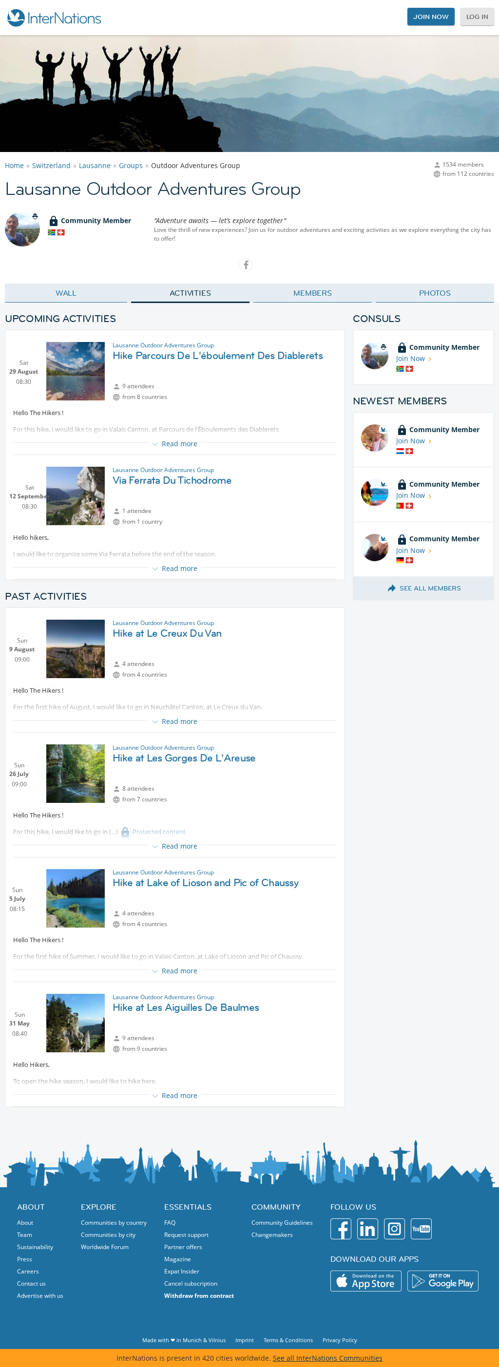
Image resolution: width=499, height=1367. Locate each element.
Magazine (177, 1259)
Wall (66, 293)
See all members (430, 588)
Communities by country (114, 1222)
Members (312, 293)
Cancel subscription (190, 1283)
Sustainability (35, 1247)
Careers (28, 1271)
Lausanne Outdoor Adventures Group (163, 345)
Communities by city (108, 1235)
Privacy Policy (340, 1340)
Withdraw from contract (199, 1295)
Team (24, 1235)
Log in (477, 16)
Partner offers (183, 1247)
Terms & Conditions (288, 1340)
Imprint (244, 1340)
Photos (435, 293)
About (25, 1222)
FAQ (169, 1222)
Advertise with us (40, 1295)
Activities (190, 293)
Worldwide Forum (105, 1247)
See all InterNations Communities (328, 1358)
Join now (430, 16)
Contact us (31, 1283)
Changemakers (272, 1235)
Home (14, 165)
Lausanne (95, 165)
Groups (131, 165)
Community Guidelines (282, 1222)
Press (24, 1259)
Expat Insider (181, 1271)
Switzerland (51, 165)
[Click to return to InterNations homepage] (53, 17)
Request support (186, 1235)
